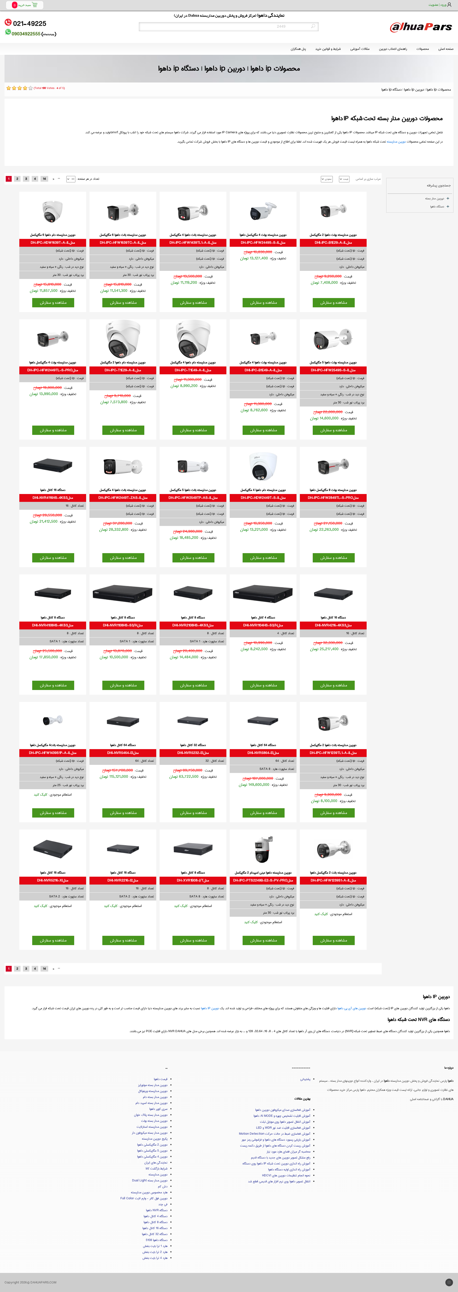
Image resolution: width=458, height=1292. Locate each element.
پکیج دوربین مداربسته (154, 1139)
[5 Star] (30, 88)
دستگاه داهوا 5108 (156, 1240)
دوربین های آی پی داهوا (352, 1008)
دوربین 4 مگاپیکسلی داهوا (152, 1156)
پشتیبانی (305, 1079)
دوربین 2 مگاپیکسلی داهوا (152, 1145)
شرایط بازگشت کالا (156, 1168)
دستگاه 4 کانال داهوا (155, 1216)
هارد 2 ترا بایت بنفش (154, 1252)
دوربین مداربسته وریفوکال (152, 1091)
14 (44, 179)
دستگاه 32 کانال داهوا (154, 1234)
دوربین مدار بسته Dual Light (149, 1180)
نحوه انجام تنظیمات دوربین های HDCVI (286, 1175)
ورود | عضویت (437, 4)
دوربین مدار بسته (434, 198)
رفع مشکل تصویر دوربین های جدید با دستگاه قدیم (280, 1157)
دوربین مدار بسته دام (155, 1097)
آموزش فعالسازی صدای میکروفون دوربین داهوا (282, 1110)
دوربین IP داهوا (210, 1008)
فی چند (162, 1204)
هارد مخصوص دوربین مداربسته (149, 1192)
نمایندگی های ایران (155, 1162)
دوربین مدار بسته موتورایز (152, 1085)
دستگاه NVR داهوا (156, 1210)
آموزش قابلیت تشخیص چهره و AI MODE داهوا (282, 1116)
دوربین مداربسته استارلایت (152, 1127)
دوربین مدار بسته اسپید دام (151, 1103)
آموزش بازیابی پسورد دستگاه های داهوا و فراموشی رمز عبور (276, 1140)
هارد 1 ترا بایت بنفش (155, 1246)
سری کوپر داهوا (158, 1109)
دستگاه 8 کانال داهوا (155, 1222)
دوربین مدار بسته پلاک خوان (150, 1115)
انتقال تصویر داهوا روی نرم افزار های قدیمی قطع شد (279, 1181)
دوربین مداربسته (396, 141)
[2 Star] (14, 88)
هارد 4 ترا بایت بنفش (154, 1258)
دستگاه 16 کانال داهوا (154, 1228)
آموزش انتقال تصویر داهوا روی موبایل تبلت (285, 1122)
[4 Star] (25, 88)
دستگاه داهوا (437, 206)
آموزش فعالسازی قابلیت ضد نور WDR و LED (283, 1128)
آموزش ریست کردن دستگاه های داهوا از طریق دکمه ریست (275, 1145)
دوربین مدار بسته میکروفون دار (149, 1133)
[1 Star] (8, 88)
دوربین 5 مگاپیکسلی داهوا (152, 1150)
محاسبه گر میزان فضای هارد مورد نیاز (288, 1151)
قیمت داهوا (160, 1079)
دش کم (162, 1186)
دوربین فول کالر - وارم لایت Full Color (143, 1198)
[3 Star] (19, 88)
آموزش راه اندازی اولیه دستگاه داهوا (289, 1169)
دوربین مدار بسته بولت (154, 1121)
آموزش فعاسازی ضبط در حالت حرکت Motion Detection (274, 1134)
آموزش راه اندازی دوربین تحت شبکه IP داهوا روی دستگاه (276, 1163)
